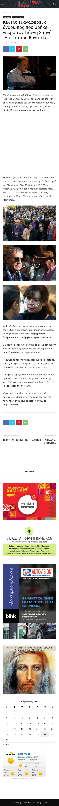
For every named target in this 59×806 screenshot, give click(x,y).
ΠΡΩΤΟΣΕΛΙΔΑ (18, 17)
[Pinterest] (19, 49)
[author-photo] (29, 467)
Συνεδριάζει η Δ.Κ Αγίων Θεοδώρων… (44, 441)
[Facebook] (6, 49)
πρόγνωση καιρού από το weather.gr (24, 778)
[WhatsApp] (25, 49)
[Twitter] (12, 49)
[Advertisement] (29, 145)
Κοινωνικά (15, 12)
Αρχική (6, 12)
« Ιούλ (6, 744)
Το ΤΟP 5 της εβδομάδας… (15, 440)
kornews (29, 471)
